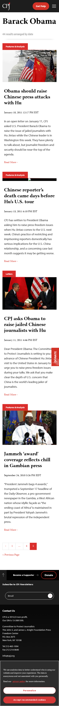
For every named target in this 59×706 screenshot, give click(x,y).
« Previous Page (10, 555)
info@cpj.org (8, 655)
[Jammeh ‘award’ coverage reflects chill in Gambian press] (29, 428)
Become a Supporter (23, 575)
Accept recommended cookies (29, 700)
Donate (49, 575)
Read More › (11, 162)
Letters (9, 273)
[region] (29, 683)
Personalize (29, 690)
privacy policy (19, 681)
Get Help (41, 6)
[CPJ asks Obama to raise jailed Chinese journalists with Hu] (29, 293)
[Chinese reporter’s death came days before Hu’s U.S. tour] (29, 179)
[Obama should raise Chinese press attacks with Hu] (29, 66)
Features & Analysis (15, 46)
